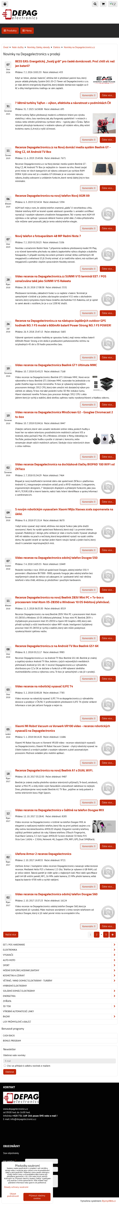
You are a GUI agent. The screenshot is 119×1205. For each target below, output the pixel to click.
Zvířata (7, 1001)
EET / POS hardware (14, 944)
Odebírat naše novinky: (14, 1055)
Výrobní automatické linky (18, 1011)
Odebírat (9, 1071)
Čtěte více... (108, 95)
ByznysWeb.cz (109, 1200)
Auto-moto (9, 960)
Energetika (9, 995)
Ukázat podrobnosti (13, 1195)
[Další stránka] (112, 935)
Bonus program (12, 1040)
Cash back (9, 1035)
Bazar (6, 1016)
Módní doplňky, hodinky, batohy (21, 970)
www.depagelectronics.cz (15, 1108)
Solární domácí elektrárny (19, 990)
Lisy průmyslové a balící (17, 1021)
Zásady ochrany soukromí (16, 1187)
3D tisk (7, 1006)
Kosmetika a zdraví (13, 975)
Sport (6, 965)
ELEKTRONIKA (10, 949)
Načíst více (10, 934)
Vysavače (8, 954)
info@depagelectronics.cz (23, 1119)
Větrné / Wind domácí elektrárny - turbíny (27, 980)
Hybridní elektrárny (15, 985)
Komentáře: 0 (88, 95)
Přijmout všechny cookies (37, 1197)
